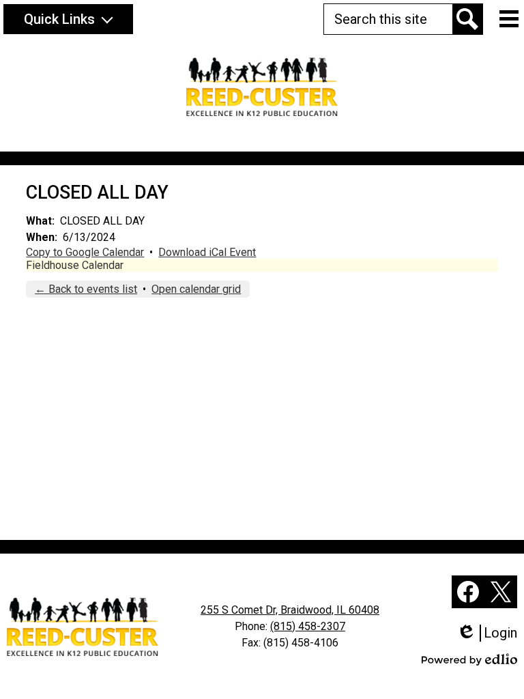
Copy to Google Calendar (85, 252)
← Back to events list (86, 289)
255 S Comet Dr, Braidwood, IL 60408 (290, 609)
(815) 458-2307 (307, 626)
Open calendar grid (196, 289)
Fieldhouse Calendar (74, 265)
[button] (68, 19)
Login (491, 633)
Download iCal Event (207, 252)
